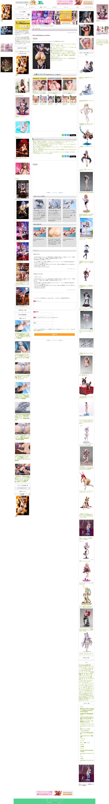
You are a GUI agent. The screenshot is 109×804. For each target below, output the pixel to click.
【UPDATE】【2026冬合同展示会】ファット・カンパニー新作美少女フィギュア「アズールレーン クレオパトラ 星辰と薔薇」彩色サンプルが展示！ (22, 479)
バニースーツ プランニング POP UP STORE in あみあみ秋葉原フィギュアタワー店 (86, 718)
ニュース (35, 38)
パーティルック (91, 685)
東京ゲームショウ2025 (85, 729)
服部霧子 (87, 697)
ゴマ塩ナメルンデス (86, 674)
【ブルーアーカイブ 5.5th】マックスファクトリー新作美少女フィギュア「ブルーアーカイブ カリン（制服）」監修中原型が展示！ (69, 214)
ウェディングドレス (86, 670)
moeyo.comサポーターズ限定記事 (86, 736)
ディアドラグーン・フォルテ (85, 682)
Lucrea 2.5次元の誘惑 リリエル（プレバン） (63, 50)
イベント (66, 7)
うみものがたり (84, 668)
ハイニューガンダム (87, 684)
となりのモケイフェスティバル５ (87, 754)
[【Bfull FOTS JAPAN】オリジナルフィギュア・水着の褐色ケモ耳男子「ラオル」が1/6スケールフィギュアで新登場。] (22, 388)
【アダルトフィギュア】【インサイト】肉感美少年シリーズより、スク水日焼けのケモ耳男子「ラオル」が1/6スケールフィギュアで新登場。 (22, 335)
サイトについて (89, 7)
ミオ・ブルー (87, 691)
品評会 (82, 694)
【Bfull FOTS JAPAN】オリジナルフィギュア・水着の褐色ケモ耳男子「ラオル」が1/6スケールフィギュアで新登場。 (22, 396)
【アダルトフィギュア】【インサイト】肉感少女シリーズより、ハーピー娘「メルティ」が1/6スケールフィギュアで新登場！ (22, 356)
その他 (81, 758)
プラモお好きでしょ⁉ (86, 691)
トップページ (20, 7)
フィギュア (32, 7)
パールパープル (82, 686)
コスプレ (54, 7)
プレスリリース (18, 330)
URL (34, 323)
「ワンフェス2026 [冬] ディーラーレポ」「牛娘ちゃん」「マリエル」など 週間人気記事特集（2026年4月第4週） (22, 437)
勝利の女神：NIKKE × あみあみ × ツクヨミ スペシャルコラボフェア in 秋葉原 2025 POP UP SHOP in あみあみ (87, 710)
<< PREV (48, 192)
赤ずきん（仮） (86, 700)
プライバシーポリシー (66, 329)
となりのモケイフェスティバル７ (87, 761)
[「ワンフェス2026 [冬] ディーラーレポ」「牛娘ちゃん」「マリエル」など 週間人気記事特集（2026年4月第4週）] (22, 428)
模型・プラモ (43, 7)
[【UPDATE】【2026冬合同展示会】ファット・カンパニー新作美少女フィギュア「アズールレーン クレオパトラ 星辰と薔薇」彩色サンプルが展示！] (22, 469)
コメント (38, 301)
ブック (81, 756)
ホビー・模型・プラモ (85, 742)
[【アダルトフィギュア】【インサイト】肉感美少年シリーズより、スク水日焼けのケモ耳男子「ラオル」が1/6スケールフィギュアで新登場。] (22, 326)
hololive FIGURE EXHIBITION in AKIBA (86, 751)
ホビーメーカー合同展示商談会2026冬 (21, 473)
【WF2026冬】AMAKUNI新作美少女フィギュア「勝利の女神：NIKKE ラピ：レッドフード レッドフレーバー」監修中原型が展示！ (22, 417)
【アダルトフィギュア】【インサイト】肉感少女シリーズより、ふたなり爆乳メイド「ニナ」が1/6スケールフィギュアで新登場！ (22, 458)
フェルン (87, 688)
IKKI (80, 664)
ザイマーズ (84, 675)
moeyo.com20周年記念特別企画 (86, 733)
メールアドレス (40, 317)
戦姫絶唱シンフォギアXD (88, 696)
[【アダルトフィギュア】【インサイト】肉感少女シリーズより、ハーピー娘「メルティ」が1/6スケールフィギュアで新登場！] (22, 347)
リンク (61, 800)
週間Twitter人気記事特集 (19, 433)
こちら (21, 33)
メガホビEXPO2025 (84, 730)
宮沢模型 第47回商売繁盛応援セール (86, 714)
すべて (81, 706)
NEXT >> (61, 192)
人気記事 (82, 746)
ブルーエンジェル (86, 689)
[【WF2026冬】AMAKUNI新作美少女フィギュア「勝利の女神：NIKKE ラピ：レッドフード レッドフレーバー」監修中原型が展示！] (22, 407)
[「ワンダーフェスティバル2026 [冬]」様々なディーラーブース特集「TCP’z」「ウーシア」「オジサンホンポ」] (22, 368)
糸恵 (85, 698)
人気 (77, 7)
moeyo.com (54, 802)
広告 (47, 800)
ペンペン (83, 691)
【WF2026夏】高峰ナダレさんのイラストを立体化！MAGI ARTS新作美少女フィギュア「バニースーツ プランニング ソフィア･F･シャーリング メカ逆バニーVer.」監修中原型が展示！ (54, 215)
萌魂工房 (80, 700)
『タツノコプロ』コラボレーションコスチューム (86, 667)
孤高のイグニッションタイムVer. (86, 695)
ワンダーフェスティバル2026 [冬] (20, 372)
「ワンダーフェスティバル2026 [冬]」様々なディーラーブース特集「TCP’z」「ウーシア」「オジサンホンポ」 (22, 377)
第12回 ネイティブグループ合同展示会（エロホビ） (86, 721)
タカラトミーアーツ (86, 678)
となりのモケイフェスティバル (87, 724)
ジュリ (87, 677)
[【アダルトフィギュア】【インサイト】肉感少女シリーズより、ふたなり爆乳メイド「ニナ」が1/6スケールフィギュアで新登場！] (22, 448)
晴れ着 (84, 697)
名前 (37, 311)
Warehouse (88, 666)
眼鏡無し (82, 698)
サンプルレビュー (18, 453)
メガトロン (86, 693)
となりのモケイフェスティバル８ (87, 726)
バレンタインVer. (86, 684)
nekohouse (83, 664)
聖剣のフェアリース (90, 698)
